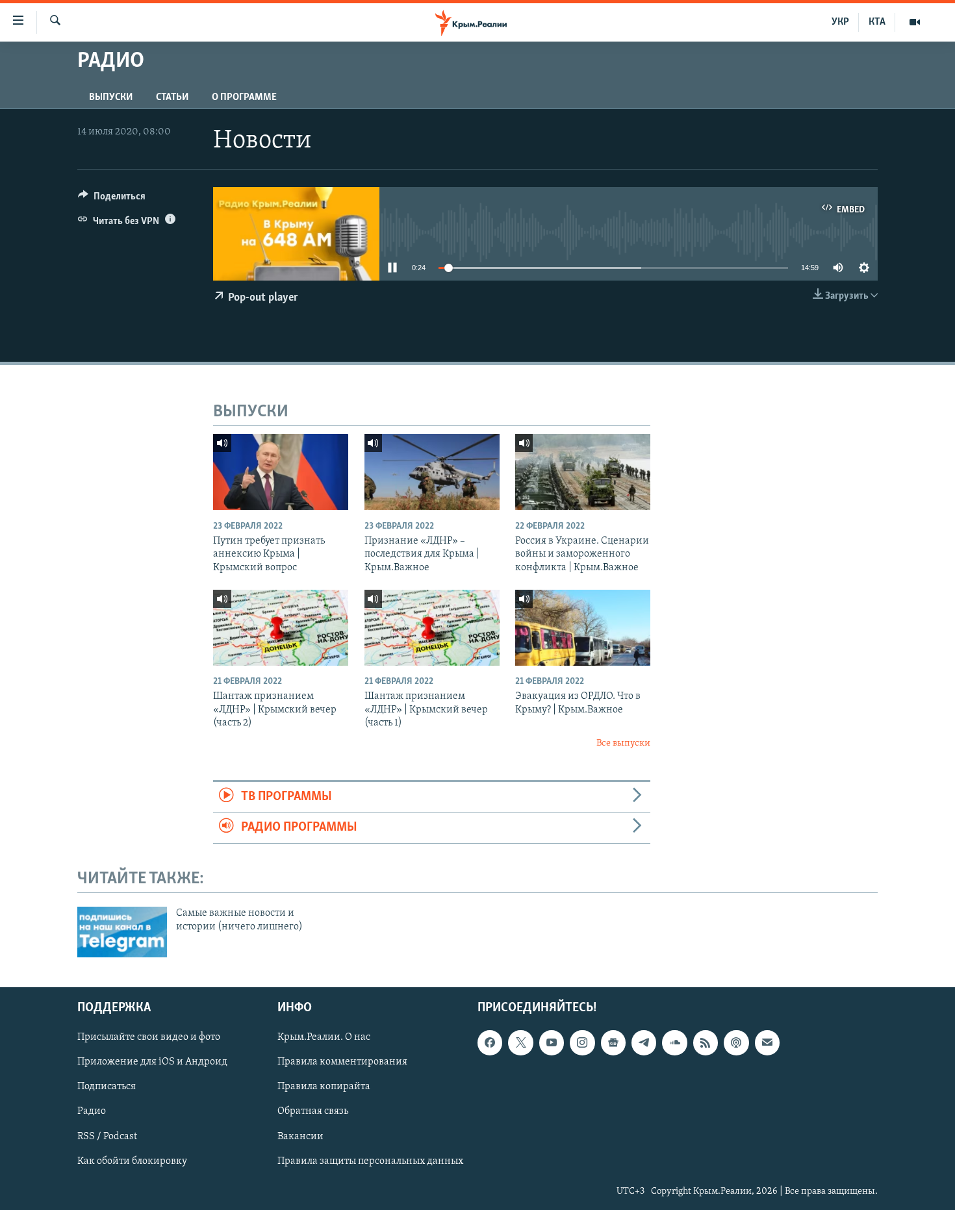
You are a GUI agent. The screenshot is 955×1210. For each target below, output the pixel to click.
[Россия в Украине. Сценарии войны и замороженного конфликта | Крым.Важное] (582, 472)
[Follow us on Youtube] (551, 1042)
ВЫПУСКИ (111, 97)
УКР (840, 22)
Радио (91, 1112)
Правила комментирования (342, 1062)
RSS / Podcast (107, 1136)
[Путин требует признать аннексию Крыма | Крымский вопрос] (280, 472)
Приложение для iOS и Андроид (152, 1062)
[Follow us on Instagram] (582, 1042)
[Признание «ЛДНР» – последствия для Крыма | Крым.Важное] (432, 472)
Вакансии (300, 1136)
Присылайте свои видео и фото (148, 1037)
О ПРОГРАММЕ (244, 97)
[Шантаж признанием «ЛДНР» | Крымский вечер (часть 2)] (280, 628)
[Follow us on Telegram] (643, 1042)
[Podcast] (736, 1042)
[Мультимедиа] (914, 22)
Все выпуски (623, 743)
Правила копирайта (323, 1087)
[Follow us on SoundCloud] (674, 1042)
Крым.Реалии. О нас (323, 1037)
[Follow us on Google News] (613, 1042)
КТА (877, 22)
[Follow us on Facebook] (490, 1042)
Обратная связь (312, 1112)
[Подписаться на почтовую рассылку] (767, 1042)
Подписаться (106, 1087)
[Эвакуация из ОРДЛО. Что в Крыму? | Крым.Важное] (582, 628)
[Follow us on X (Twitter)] (520, 1042)
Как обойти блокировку (132, 1161)
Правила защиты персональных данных (370, 1161)
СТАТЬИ (172, 97)
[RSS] (705, 1042)
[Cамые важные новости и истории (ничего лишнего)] (122, 932)
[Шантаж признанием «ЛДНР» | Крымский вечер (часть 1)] (432, 628)
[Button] (112, 199)
